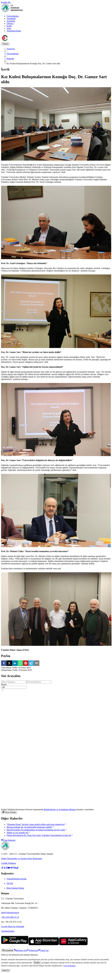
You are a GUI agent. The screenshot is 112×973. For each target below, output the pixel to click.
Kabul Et (5, 970)
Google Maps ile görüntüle (12, 926)
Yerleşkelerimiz (7, 931)
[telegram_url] (11, 868)
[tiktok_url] (17, 868)
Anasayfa (11, 49)
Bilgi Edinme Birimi (15, 888)
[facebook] (4, 663)
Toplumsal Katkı (14, 31)
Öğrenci (10, 23)
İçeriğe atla (6, 2)
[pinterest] (25, 663)
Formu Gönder (10, 812)
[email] (36, 663)
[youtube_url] (9, 868)
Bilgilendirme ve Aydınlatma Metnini (59, 809)
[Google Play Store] (14, 944)
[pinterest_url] (13, 868)
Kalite (9, 26)
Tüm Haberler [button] (9, 840)
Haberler (10, 58)
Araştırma (11, 21)
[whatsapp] (20, 663)
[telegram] (31, 663)
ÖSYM (10, 883)
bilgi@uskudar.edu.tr (10, 912)
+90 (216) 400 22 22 (10, 917)
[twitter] (9, 663)
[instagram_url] (6, 868)
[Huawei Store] (73, 944)
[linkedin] (14, 663)
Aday (9, 28)
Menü (6, 44)
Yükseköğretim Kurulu (16, 879)
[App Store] (43, 944)
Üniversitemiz (13, 16)
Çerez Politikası (69, 966)
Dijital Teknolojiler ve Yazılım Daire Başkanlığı (21, 858)
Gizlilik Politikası (8, 863)
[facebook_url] (2, 868)
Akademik (11, 18)
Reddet (37, 963)
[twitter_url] (4, 868)
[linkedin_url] (15, 868)
